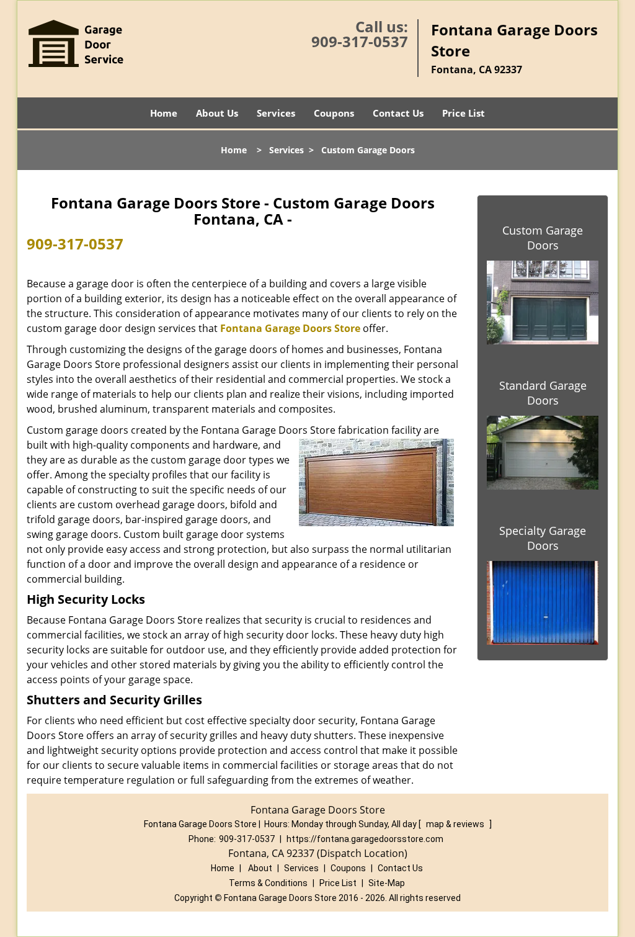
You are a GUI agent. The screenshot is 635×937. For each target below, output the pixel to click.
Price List (463, 113)
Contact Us (398, 113)
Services (276, 113)
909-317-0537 (359, 41)
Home (163, 113)
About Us (217, 113)
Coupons (334, 113)
